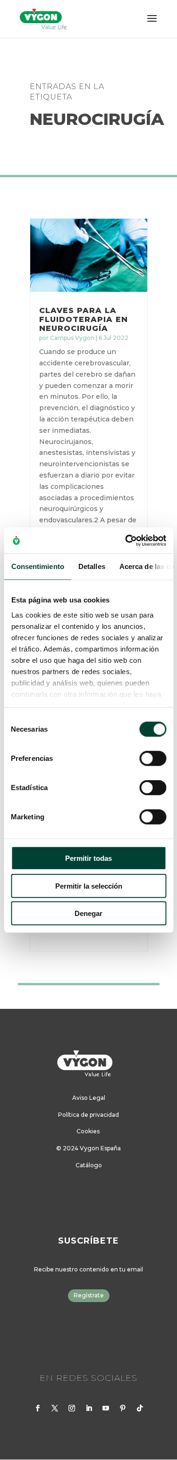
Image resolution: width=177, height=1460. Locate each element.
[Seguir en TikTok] (139, 1408)
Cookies (88, 1131)
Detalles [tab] (91, 566)
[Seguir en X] (54, 1408)
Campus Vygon (72, 337)
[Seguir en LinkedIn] (88, 1408)
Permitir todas (88, 858)
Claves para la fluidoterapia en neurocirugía (83, 319)
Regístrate (89, 1295)
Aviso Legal (88, 1097)
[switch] (152, 758)
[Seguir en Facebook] (37, 1408)
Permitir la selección (88, 886)
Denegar (88, 913)
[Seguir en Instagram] (71, 1408)
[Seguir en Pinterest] (122, 1408)
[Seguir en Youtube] (105, 1408)
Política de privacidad (88, 1114)
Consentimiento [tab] (37, 566)
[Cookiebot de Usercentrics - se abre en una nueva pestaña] (126, 540)
